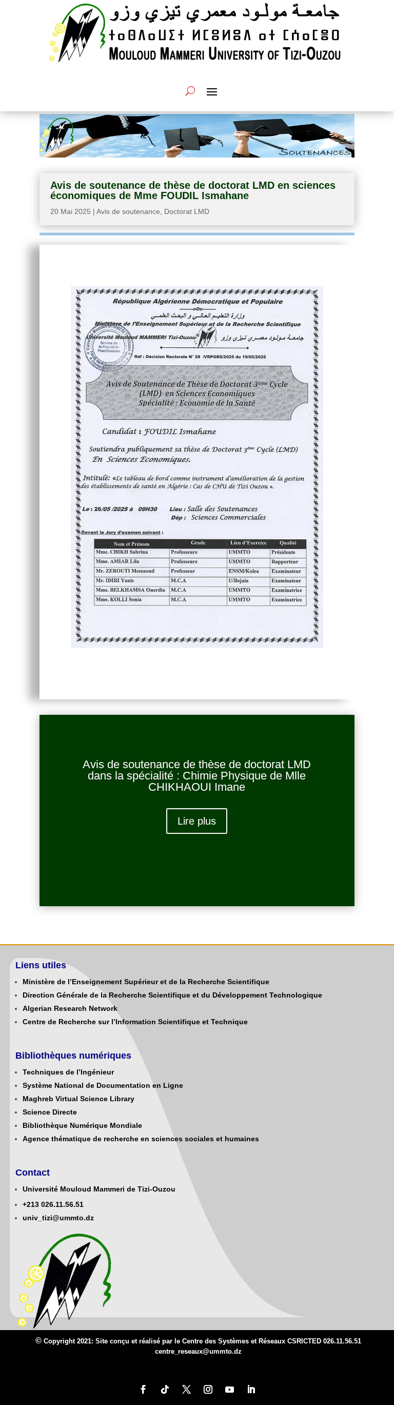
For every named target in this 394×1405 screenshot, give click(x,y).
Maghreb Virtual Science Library (78, 1099)
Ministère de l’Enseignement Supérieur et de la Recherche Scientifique (146, 982)
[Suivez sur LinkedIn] (251, 1389)
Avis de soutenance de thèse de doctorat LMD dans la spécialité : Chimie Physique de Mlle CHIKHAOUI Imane (197, 775)
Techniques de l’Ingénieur (68, 1072)
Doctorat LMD (186, 211)
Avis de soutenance (128, 211)
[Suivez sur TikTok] (164, 1389)
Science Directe (50, 1112)
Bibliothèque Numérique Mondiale (82, 1125)
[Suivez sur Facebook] (143, 1389)
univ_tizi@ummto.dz (58, 1218)
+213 (31, 1204)
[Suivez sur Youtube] (229, 1389)
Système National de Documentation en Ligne (103, 1085)
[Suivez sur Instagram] (207, 1389)
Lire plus (197, 821)
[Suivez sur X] (186, 1389)
